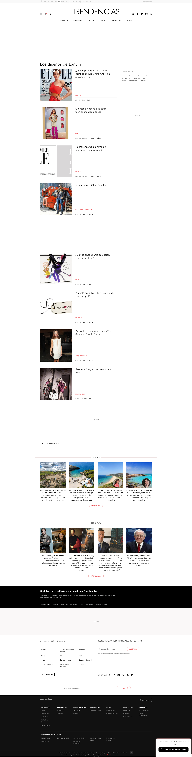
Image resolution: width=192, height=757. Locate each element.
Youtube (118, 674)
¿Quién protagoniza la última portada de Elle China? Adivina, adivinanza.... (92, 73)
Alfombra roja (81, 356)
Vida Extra (60, 713)
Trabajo (96, 522)
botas (80, 604)
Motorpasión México (110, 739)
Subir (144, 700)
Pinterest (132, 13)
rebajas (124, 76)
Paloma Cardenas (82, 138)
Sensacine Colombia (76, 742)
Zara (130, 76)
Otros (77, 133)
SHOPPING (77, 20)
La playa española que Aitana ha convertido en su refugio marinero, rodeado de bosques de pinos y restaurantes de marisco (81, 495)
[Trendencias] (96, 11)
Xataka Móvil (45, 713)
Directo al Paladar (95, 710)
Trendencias (126, 710)
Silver (62, 656)
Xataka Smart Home (45, 721)
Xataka (43, 710)
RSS (127, 674)
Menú (40, 13)
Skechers (137, 78)
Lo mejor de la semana (84, 210)
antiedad (82, 664)
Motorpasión (110, 710)
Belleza (81, 656)
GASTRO (102, 20)
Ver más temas (47, 675)
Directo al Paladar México (95, 739)
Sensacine (76, 710)
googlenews (150, 13)
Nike (147, 76)
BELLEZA (64, 20)
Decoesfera (126, 713)
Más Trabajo (96, 576)
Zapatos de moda (101, 604)
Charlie (78, 214)
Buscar (50, 13)
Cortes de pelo (89, 604)
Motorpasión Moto (112, 713)
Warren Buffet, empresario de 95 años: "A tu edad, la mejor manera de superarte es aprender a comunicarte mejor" (139, 560)
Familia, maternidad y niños (68, 604)
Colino (78, 399)
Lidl (144, 78)
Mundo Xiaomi (45, 725)
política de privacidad (123, 653)
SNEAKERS (116, 20)
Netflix (124, 80)
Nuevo (45, 13)
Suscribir (133, 649)
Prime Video (133, 80)
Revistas (78, 95)
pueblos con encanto (64, 665)
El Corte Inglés (126, 78)
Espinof (75, 713)
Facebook (137, 13)
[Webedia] (46, 699)
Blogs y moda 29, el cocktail (91, 184)
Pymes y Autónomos (143, 714)
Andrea (78, 100)
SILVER (129, 20)
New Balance (139, 76)
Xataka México (45, 738)
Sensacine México (79, 738)
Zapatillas (143, 80)
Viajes (96, 457)
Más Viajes (96, 506)
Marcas (78, 171)
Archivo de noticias (51, 444)
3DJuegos (60, 710)
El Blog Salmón (144, 710)
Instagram (146, 13)
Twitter (109, 674)
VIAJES (90, 20)
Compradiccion (128, 717)
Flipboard (142, 13)
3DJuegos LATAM (63, 738)
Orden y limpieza (47, 664)
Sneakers (55, 604)
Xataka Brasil (45, 741)
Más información (112, 755)
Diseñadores (80, 394)
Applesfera (44, 717)
